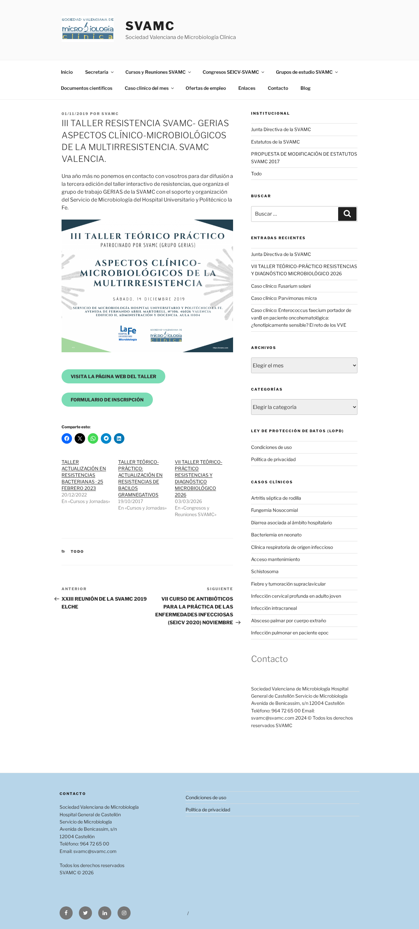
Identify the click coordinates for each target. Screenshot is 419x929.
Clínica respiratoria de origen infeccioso (292, 547)
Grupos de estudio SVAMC (304, 72)
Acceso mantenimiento (275, 559)
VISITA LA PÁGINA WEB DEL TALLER (113, 376)
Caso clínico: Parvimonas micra (284, 298)
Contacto (278, 88)
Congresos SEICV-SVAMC (231, 72)
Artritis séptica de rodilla (276, 498)
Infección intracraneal (274, 608)
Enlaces (246, 88)
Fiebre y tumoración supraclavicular (288, 584)
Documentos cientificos (86, 88)
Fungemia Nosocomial (274, 510)
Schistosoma (265, 571)
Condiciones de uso (271, 447)
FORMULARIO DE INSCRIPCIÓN (107, 399)
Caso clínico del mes (147, 88)
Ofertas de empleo (206, 88)
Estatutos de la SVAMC (275, 142)
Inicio (67, 72)
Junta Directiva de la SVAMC (281, 129)
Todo (77, 551)
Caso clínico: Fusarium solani (281, 286)
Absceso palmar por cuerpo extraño (288, 620)
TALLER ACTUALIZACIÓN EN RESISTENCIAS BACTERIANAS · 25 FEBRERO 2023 (84, 475)
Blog (306, 88)
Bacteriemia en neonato (276, 534)
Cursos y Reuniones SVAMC (155, 72)
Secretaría (96, 72)
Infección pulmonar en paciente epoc (290, 632)
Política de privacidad (273, 459)
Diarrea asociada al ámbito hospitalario (291, 522)
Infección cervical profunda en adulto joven (296, 596)
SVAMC (149, 26)
